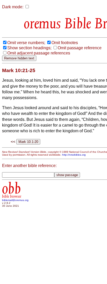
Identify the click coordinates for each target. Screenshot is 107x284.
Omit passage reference (80, 48)
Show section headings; (29, 48)
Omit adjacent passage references (38, 53)
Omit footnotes (64, 42)
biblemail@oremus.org (15, 200)
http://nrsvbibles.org (74, 154)
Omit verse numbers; (26, 42)
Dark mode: (12, 7)
